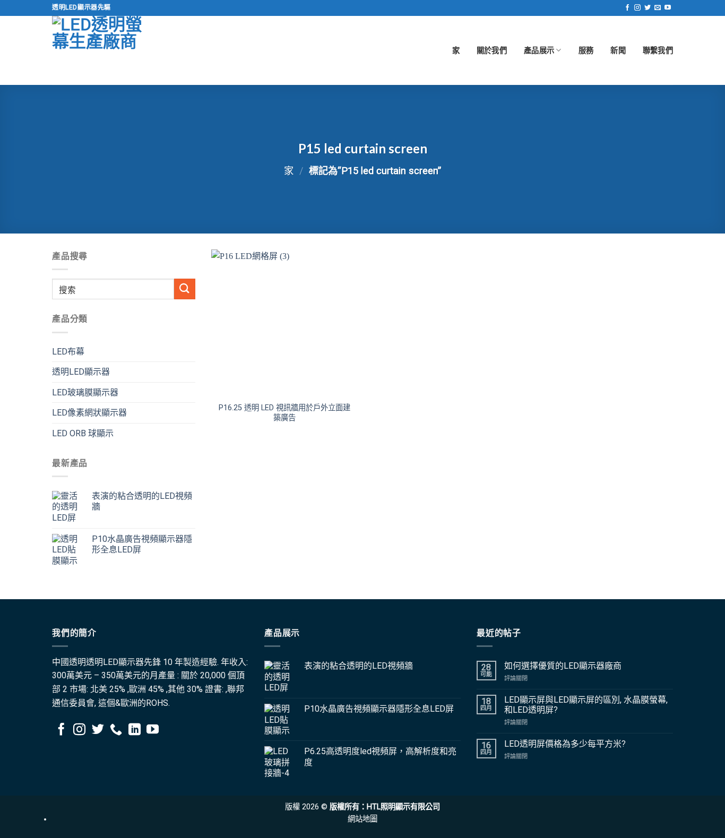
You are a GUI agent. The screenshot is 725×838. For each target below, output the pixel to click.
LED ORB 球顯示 (83, 433)
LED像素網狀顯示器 (89, 413)
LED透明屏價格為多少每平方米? (565, 744)
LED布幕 (68, 352)
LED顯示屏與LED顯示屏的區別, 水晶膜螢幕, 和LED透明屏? (586, 705)
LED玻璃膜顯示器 (85, 392)
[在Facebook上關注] (627, 8)
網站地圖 (362, 819)
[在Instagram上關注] (637, 8)
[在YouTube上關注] (667, 8)
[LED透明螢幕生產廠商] (105, 50)
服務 (586, 50)
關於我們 (492, 50)
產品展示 (539, 50)
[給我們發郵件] (657, 8)
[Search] (184, 289)
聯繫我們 (658, 50)
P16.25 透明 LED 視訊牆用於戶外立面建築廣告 (284, 412)
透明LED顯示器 (81, 372)
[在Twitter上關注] (647, 8)
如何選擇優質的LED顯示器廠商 (563, 666)
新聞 (618, 50)
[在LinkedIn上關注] (134, 730)
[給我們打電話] (116, 730)
